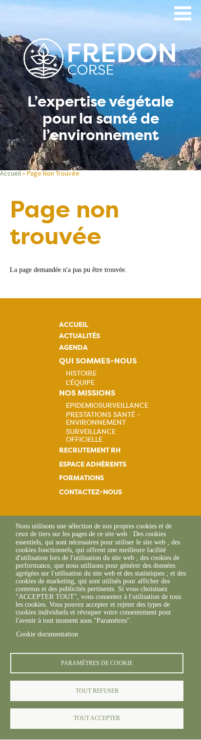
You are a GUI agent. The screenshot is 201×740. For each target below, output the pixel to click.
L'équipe (80, 382)
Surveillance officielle (91, 435)
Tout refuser (97, 690)
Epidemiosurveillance (107, 405)
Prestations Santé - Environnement (103, 418)
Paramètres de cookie (97, 663)
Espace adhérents (92, 464)
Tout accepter (97, 718)
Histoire (81, 373)
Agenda (73, 347)
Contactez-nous (90, 492)
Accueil (10, 173)
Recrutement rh (90, 450)
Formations (81, 478)
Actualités (79, 336)
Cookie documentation (47, 634)
